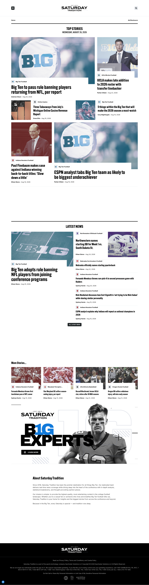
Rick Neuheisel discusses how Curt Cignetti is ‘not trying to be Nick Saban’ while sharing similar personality (107, 296)
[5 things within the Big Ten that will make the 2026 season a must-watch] (85, 110)
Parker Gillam (102, 93)
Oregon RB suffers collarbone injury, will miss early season (118, 392)
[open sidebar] (12, 8)
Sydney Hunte (80, 286)
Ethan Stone (15, 182)
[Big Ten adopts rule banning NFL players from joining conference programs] (42, 249)
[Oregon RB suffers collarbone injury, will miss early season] (123, 378)
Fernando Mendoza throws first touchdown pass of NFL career (22, 392)
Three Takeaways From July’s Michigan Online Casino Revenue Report (50, 110)
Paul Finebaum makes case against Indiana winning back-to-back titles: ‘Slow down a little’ (28, 171)
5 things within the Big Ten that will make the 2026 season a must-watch (117, 108)
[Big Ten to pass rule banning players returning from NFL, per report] (53, 60)
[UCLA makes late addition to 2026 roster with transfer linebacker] (117, 57)
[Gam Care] (72, 578)
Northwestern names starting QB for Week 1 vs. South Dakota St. (89, 244)
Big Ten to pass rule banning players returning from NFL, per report (41, 89)
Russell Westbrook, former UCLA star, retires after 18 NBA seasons (87, 392)
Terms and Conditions (76, 560)
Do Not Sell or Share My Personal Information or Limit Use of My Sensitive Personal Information (74, 573)
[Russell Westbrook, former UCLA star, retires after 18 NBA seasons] (91, 378)
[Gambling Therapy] (80, 578)
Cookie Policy (91, 560)
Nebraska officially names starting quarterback (95, 265)
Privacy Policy (63, 560)
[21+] (66, 578)
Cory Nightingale (103, 115)
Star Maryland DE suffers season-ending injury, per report (55, 392)
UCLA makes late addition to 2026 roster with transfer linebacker (113, 84)
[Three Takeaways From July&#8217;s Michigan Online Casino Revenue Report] (21, 110)
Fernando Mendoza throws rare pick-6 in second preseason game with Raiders (105, 280)
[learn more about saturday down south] (74, 433)
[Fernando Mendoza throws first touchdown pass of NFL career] (26, 378)
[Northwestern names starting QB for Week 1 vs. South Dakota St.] (123, 244)
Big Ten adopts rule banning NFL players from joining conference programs (34, 274)
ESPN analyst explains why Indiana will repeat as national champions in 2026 (105, 313)
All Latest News (74, 324)
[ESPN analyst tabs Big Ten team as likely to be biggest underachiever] (96, 145)
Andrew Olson (16, 97)
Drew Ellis (36, 118)
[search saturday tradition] (136, 8)
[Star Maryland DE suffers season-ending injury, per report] (58, 378)
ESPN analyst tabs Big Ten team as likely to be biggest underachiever (89, 174)
